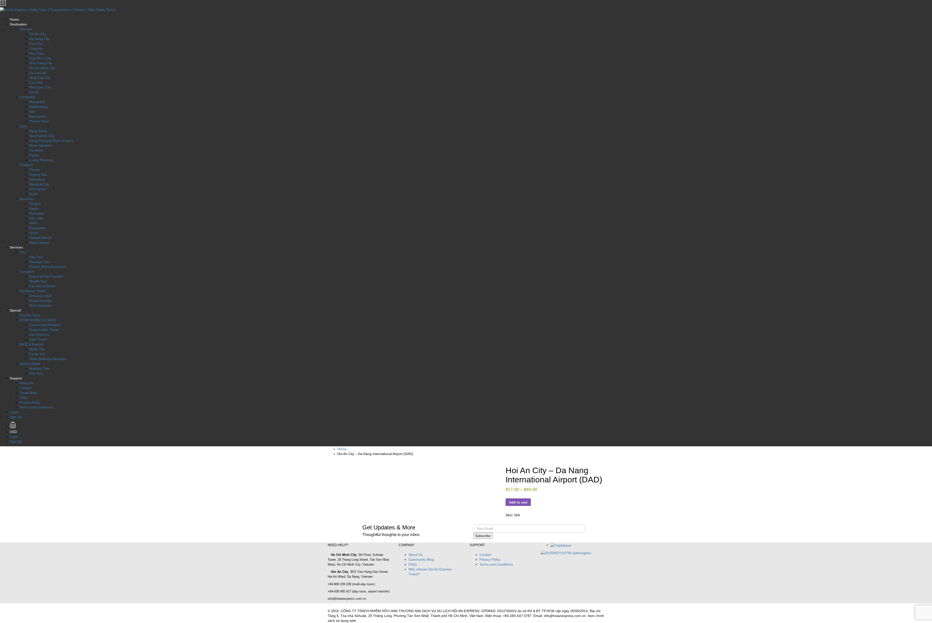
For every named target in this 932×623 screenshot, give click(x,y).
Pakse (34, 155)
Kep (32, 111)
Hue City (35, 44)
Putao (33, 233)
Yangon (35, 204)
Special (15, 310)
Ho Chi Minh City (42, 68)
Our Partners (39, 334)
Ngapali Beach (40, 238)
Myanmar (26, 199)
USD (14, 432)
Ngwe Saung (39, 242)
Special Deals (29, 364)
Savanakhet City (41, 136)
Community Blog (421, 559)
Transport (26, 271)
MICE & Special (31, 344)
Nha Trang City (40, 63)
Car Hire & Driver (42, 286)
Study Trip (37, 349)
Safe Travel (38, 339)
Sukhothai (36, 179)
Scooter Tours (30, 315)
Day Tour (36, 257)
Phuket (34, 170)
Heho (33, 223)
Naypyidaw (37, 228)
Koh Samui (37, 189)
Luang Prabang (41, 160)
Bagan (34, 208)
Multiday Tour (39, 368)
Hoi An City (37, 34)
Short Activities (40, 305)
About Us (26, 383)
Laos (23, 126)
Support (16, 378)
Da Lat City (37, 73)
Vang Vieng (38, 131)
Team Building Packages (48, 359)
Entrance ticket (40, 296)
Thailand (26, 165)
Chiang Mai (38, 174)
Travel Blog (28, 393)
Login (14, 412)
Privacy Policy (30, 402)
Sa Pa (33, 92)
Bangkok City (39, 184)
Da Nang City (39, 39)
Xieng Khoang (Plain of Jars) (51, 141)
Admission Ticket (32, 291)
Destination (18, 24)
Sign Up (16, 417)
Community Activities (45, 325)
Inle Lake (36, 218)
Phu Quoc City (40, 87)
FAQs (23, 397)
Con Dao (36, 82)
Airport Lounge (40, 301)
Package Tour (39, 262)
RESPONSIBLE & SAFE (37, 320)
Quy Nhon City (40, 58)
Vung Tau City (39, 78)
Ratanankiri (38, 116)
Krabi (33, 194)
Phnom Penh (39, 121)
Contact (25, 388)
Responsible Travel (43, 330)
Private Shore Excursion (47, 267)
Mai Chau (36, 53)
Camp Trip (37, 354)
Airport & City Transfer (46, 276)
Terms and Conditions (36, 407)
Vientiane (36, 150)
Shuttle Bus (38, 281)
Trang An (36, 48)
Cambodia (27, 97)
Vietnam (25, 29)
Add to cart (518, 502)
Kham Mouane (40, 145)
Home (14, 19)
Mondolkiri (37, 102)
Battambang (38, 107)
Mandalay (36, 213)
